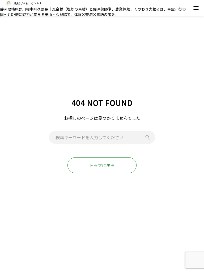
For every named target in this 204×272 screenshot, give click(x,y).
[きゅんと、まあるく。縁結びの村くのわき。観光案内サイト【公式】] (23, 3)
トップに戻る (102, 165)
